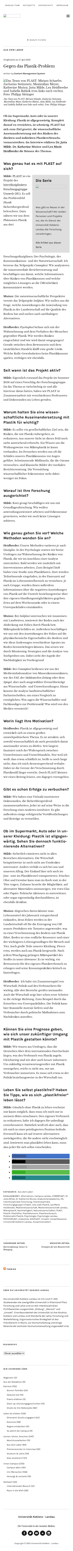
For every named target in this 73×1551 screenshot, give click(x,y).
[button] (19, 1156)
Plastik (6, 1213)
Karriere (7, 1386)
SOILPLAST (35, 1219)
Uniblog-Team (12, 5)
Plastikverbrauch (48, 1213)
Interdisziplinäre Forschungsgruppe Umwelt (26, 1203)
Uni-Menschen (14, 1472)
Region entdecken (16, 1426)
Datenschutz (46, 5)
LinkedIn (48, 1535)
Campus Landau (43, 1196)
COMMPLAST (58, 1196)
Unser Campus (11, 1463)
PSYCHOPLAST (10, 1219)
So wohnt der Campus (18, 1431)
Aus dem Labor (13, 50)
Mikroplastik (9, 1210)
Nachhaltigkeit (24, 1210)
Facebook (24, 1535)
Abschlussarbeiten (16, 1440)
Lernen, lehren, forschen (15, 1436)
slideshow (23, 1219)
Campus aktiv (14, 1467)
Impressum (62, 5)
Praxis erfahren (14, 1399)
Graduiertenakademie (48, 1199)
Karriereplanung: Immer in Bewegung (15, 1246)
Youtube (36, 1535)
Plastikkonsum (30, 1213)
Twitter (30, 1535)
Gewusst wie (13, 1395)
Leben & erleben (11, 1413)
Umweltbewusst (58, 1219)
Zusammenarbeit (42, 1222)
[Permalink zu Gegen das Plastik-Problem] (36, 94)
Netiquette (29, 5)
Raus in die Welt (15, 1490)
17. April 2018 (24, 60)
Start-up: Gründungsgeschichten (24, 1403)
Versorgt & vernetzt (17, 1476)
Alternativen (27, 1196)
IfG (62, 1199)
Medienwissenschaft (26, 1207)
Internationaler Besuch (18, 1486)
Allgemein (8, 1377)
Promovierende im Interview (21, 1449)
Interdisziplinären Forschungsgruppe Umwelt (15, 189)
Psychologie (30, 1216)
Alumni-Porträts (15, 1390)
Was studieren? (15, 1458)
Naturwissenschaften (44, 1210)
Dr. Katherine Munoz (26, 1199)
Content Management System (29, 73)
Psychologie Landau (47, 1216)
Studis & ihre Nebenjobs (19, 1408)
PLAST (17, 176)
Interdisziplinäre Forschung (17, 1202)
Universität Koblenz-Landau (17, 1222)
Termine (11, 1269)
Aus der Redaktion (12, 1382)
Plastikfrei (16, 1213)
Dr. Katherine (22, 146)
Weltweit (7, 1482)
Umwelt (45, 1219)
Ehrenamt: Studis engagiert (21, 1417)
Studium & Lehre (15, 1453)
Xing (42, 1535)
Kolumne (11, 1422)
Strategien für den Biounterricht (55, 1245)
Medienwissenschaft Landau (52, 1207)
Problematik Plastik (13, 1216)
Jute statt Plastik (40, 1204)
